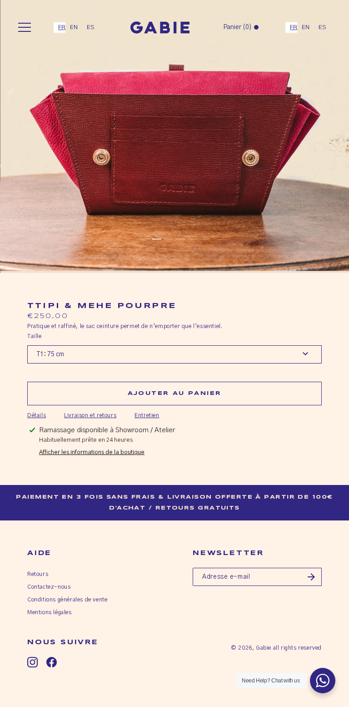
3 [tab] (168, 239)
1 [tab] (145, 239)
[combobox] (59, 27)
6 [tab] (204, 239)
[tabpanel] (174, 136)
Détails (36, 415)
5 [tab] (192, 239)
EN (74, 27)
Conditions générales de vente (67, 599)
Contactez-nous (48, 587)
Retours (37, 574)
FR (61, 27)
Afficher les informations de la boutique (92, 452)
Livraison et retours (90, 415)
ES (91, 27)
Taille (34, 336)
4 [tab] (180, 239)
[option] (73, 27)
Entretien (147, 415)
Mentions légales (49, 612)
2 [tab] (156, 239)
